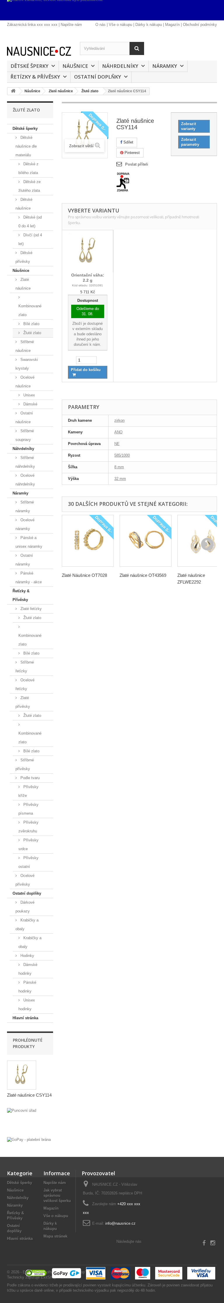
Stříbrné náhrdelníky (25, 462)
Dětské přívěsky (23, 257)
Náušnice (75, 66)
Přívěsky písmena (28, 809)
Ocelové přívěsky (24, 880)
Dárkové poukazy (24, 906)
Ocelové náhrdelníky (25, 479)
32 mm (120, 478)
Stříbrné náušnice (24, 346)
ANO (118, 432)
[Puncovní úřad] (30, 1121)
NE (117, 444)
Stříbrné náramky (24, 506)
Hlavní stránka (25, 1018)
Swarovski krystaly (26, 363)
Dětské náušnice (23, 203)
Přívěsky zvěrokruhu (28, 826)
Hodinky (26, 955)
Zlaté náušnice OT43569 (143, 575)
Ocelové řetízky (24, 684)
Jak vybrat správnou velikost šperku (57, 1195)
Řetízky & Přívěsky (35, 76)
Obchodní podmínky (200, 24)
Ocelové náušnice (24, 381)
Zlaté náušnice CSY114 (29, 1095)
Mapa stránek (55, 1236)
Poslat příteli (136, 164)
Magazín (172, 24)
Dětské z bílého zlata (28, 168)
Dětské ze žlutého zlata (29, 186)
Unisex (28, 395)
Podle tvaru (29, 778)
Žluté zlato (31, 333)
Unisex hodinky (26, 1004)
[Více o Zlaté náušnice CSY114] (21, 1075)
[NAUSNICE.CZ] (39, 51)
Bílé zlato (30, 324)
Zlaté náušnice (23, 283)
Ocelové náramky (24, 524)
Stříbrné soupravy (24, 435)
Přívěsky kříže (28, 791)
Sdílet (127, 142)
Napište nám (71, 24)
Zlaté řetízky (30, 609)
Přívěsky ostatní (28, 862)
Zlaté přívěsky (22, 702)
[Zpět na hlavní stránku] (13, 91)
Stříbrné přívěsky (24, 764)
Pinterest (131, 152)
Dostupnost (87, 300)
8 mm (119, 467)
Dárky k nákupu (148, 24)
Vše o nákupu (120, 24)
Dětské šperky (29, 66)
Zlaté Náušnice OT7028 (84, 575)
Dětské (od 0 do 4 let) (30, 221)
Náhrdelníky (120, 66)
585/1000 (122, 455)
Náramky (164, 66)
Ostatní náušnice (24, 417)
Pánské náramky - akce (28, 577)
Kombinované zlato (29, 310)
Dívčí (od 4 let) (30, 239)
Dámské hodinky (27, 969)
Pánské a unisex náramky (28, 542)
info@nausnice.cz (120, 1223)
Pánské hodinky (27, 986)
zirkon (119, 420)
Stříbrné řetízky (24, 666)
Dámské (29, 404)
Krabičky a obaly (26, 924)
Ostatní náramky (24, 559)
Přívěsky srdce (28, 844)
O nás (100, 24)
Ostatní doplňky (97, 76)
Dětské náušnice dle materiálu (26, 146)
